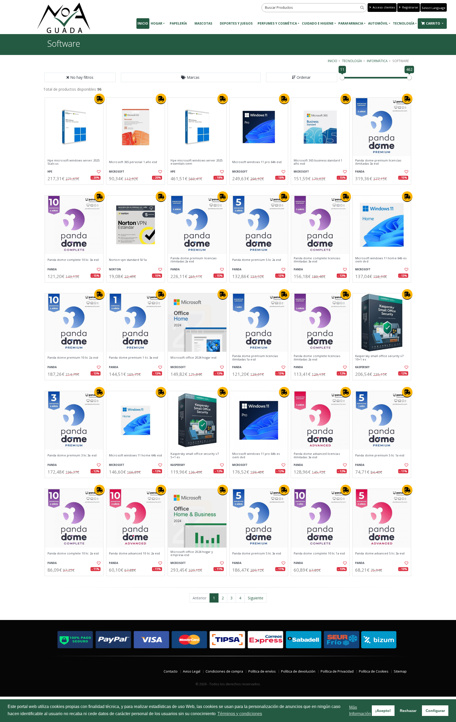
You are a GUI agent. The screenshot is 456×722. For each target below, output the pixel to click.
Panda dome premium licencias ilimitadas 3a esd (378, 162)
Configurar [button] (435, 711)
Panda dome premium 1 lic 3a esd (133, 357)
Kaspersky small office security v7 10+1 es (379, 357)
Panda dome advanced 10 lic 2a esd (134, 553)
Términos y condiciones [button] (239, 713)
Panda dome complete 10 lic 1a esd (319, 553)
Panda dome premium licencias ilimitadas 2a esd (193, 260)
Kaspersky (362, 367)
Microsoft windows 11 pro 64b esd (257, 162)
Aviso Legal (191, 671)
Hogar (156, 23)
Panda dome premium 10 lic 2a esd (73, 357)
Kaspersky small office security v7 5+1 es (194, 455)
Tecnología (403, 23)
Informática (377, 61)
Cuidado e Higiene (318, 23)
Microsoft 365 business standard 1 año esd (318, 162)
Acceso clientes (383, 7)
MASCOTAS (203, 23)
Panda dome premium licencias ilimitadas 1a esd (255, 357)
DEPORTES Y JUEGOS (236, 23)
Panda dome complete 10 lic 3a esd (73, 259)
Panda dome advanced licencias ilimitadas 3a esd (317, 455)
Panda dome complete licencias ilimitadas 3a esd (317, 260)
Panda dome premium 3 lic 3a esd (72, 455)
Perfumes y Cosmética (277, 23)
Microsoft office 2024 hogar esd (193, 357)
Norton (115, 269)
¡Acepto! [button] (383, 711)
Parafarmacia (350, 23)
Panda (359, 171)
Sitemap (400, 671)
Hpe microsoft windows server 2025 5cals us (73, 162)
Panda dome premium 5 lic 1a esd (379, 455)
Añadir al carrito (75, 189)
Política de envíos (262, 671)
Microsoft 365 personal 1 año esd (133, 162)
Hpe (50, 171)
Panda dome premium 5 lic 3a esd (256, 553)
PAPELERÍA (178, 23)
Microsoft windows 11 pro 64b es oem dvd (256, 455)
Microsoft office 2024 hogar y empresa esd (191, 553)
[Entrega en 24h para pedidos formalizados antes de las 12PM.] (99, 99)
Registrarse (409, 7)
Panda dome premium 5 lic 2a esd (256, 259)
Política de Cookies (373, 671)
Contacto (171, 671)
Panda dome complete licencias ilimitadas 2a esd (317, 357)
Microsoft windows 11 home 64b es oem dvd (380, 260)
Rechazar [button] (408, 711)
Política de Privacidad (337, 671)
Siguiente (255, 597)
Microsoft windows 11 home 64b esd (135, 455)
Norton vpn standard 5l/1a (127, 259)
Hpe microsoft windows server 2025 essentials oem (196, 162)
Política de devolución (298, 671)
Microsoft (116, 171)
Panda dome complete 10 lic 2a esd (73, 553)
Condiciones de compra (224, 671)
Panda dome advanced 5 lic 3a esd (380, 553)
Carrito (433, 23)
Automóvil (378, 23)
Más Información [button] (360, 710)
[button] (191, 77)
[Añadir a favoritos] (98, 172)
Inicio (142, 23)
